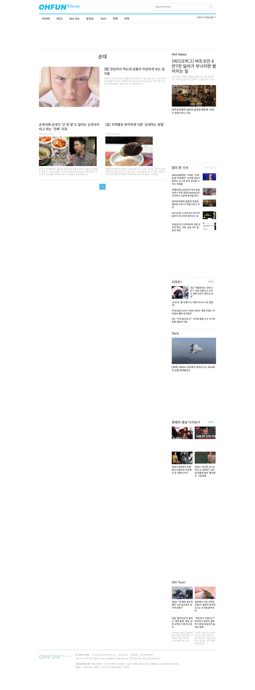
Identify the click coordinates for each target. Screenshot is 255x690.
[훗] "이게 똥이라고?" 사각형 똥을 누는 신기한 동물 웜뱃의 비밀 (193, 320)
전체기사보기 (210, 657)
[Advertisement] (127, 39)
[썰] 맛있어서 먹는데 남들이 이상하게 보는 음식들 (134, 71)
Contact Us (123, 654)
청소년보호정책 (146, 654)
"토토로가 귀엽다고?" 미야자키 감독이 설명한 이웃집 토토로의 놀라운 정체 (205, 622)
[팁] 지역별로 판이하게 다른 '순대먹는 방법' (134, 124)
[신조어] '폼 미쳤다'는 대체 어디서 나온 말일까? (192, 304)
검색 (212, 6)
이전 (211, 167)
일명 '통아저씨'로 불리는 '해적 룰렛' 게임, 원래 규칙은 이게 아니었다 (182, 622)
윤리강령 (134, 654)
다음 (214, 167)
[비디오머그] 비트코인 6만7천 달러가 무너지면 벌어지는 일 (194, 66)
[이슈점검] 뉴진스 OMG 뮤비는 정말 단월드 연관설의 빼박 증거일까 (193, 312)
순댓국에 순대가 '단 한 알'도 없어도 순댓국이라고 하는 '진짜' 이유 (69, 126)
